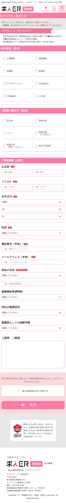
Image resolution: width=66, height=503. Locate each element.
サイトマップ (33, 470)
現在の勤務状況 (11, 307)
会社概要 (48, 463)
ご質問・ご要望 (11, 338)
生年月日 (7, 196)
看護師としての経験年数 (16, 322)
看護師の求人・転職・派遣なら (35, 495)
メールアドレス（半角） (16, 257)
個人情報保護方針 (9, 378)
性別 (4, 227)
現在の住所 (8, 270)
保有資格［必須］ (11, 48)
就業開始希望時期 (12, 291)
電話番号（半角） (12, 244)
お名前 (5, 166)
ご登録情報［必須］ (12, 160)
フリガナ (7, 181)
